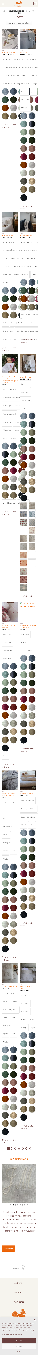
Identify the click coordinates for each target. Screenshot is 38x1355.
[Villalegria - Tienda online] (19, 4)
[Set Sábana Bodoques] (10, 39)
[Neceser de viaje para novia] (28, 973)
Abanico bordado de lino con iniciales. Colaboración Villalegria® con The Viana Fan (10, 380)
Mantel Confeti (24, 52)
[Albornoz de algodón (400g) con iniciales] (10, 780)
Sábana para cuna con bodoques (8, 626)
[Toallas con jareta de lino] (10, 973)
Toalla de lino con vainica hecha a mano (28, 626)
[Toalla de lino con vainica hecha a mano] (28, 612)
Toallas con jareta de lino (10, 987)
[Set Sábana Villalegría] (10, 222)
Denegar (19, 1346)
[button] (35, 1319)
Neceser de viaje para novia (26, 987)
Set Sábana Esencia (26, 235)
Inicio (4, 11)
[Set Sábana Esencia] (28, 222)
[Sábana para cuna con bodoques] (10, 612)
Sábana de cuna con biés (27, 377)
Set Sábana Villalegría (8, 235)
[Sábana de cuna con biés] (28, 363)
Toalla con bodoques (26, 794)
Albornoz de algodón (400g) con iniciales (8, 794)
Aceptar (19, 1340)
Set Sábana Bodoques (8, 52)
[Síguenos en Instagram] (23, 1267)
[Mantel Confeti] (28, 39)
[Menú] (3, 3)
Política (18, 1351)
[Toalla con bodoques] (28, 780)
